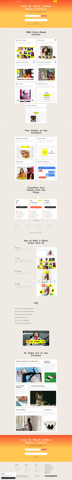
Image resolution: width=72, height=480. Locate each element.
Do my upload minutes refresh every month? (24, 314)
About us (26, 466)
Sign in (55, 1)
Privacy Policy (37, 467)
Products (31, 1)
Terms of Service (37, 466)
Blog (38, 1)
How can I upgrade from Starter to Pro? (23, 323)
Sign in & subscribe (36, 207)
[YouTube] (56, 476)
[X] (51, 476)
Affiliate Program (28, 470)
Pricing (36, 1)
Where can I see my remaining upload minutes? (24, 311)
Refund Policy (37, 469)
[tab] (34, 197)
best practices (49, 42)
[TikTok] (54, 476)
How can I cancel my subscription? (22, 320)
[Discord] (52, 476)
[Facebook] (47, 476)
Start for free (21, 207)
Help (41, 1)
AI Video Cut (17, 466)
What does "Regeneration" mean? (21, 317)
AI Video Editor (17, 467)
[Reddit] (49, 476)
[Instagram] (45, 476)
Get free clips (43, 449)
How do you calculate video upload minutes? (24, 308)
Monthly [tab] (39, 197)
